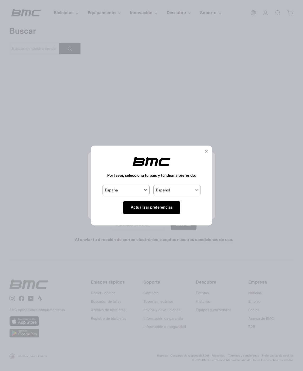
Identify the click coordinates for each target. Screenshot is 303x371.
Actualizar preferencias (152, 207)
